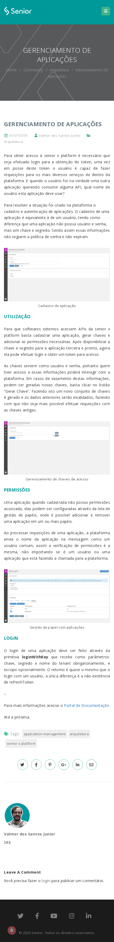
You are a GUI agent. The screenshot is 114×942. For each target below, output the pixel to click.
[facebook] (36, 764)
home (11, 69)
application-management (45, 733)
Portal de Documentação (86, 705)
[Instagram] (72, 916)
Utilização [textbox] (17, 316)
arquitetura (79, 733)
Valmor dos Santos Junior (59, 135)
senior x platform (21, 743)
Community (33, 69)
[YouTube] (54, 916)
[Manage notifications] (11, 930)
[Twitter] (20, 916)
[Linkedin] (89, 916)
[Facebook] (37, 916)
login (46, 880)
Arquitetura (59, 69)
